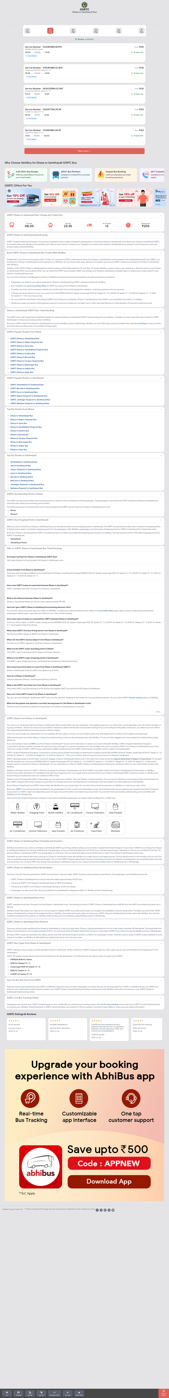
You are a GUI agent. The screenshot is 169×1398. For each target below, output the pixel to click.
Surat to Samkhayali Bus (20, 473)
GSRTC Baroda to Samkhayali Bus (24, 388)
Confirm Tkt (18, 1209)
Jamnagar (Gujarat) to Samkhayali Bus (27, 484)
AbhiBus (6, 1209)
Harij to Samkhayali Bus (20, 466)
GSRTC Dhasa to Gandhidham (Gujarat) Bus (29, 350)
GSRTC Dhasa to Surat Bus (21, 346)
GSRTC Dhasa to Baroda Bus (22, 357)
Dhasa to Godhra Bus (19, 431)
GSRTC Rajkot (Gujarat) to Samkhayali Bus (28, 396)
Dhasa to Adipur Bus (19, 446)
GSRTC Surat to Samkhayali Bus (24, 392)
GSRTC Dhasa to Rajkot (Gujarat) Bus (26, 342)
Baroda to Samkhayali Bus (21, 477)
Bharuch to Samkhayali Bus (22, 481)
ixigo (11, 1209)
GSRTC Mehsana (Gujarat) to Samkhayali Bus (29, 403)
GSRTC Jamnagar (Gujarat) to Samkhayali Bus (30, 399)
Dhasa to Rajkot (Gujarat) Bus (23, 419)
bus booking (140, 323)
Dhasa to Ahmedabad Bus (21, 416)
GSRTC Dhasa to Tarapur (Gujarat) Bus (27, 361)
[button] (27, 31)
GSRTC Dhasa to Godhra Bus (22, 353)
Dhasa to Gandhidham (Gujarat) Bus (26, 427)
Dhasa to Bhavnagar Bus (21, 442)
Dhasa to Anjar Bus (18, 449)
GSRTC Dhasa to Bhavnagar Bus (24, 365)
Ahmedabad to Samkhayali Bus (23, 462)
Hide (158, 712)
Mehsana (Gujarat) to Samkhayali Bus (26, 488)
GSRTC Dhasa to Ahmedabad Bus (24, 338)
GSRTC (33, 744)
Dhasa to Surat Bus (18, 423)
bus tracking (113, 1004)
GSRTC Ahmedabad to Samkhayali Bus (27, 384)
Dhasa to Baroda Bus (19, 434)
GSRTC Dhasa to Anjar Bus (21, 372)
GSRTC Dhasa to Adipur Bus (22, 368)
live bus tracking (135, 697)
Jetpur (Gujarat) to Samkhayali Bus (25, 469)
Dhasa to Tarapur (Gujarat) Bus (23, 438)
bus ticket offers (106, 611)
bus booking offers (38, 286)
